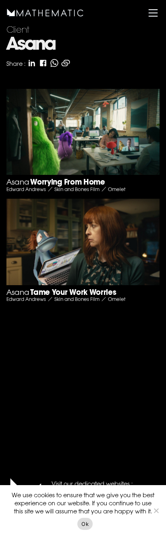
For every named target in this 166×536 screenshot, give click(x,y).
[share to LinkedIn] (32, 63)
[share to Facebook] (43, 63)
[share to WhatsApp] (54, 63)
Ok (85, 524)
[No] (156, 511)
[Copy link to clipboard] (66, 63)
